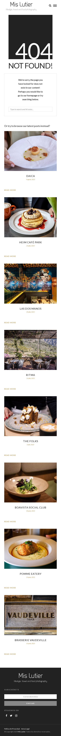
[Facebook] (6, 715)
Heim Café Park (30, 242)
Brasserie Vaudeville (31, 640)
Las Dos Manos (30, 308)
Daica (30, 176)
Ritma (30, 375)
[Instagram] (16, 715)
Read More (10, 190)
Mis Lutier (21, 732)
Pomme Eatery (30, 573)
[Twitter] (11, 715)
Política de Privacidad (12, 729)
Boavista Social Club (30, 507)
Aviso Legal (25, 729)
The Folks (30, 441)
